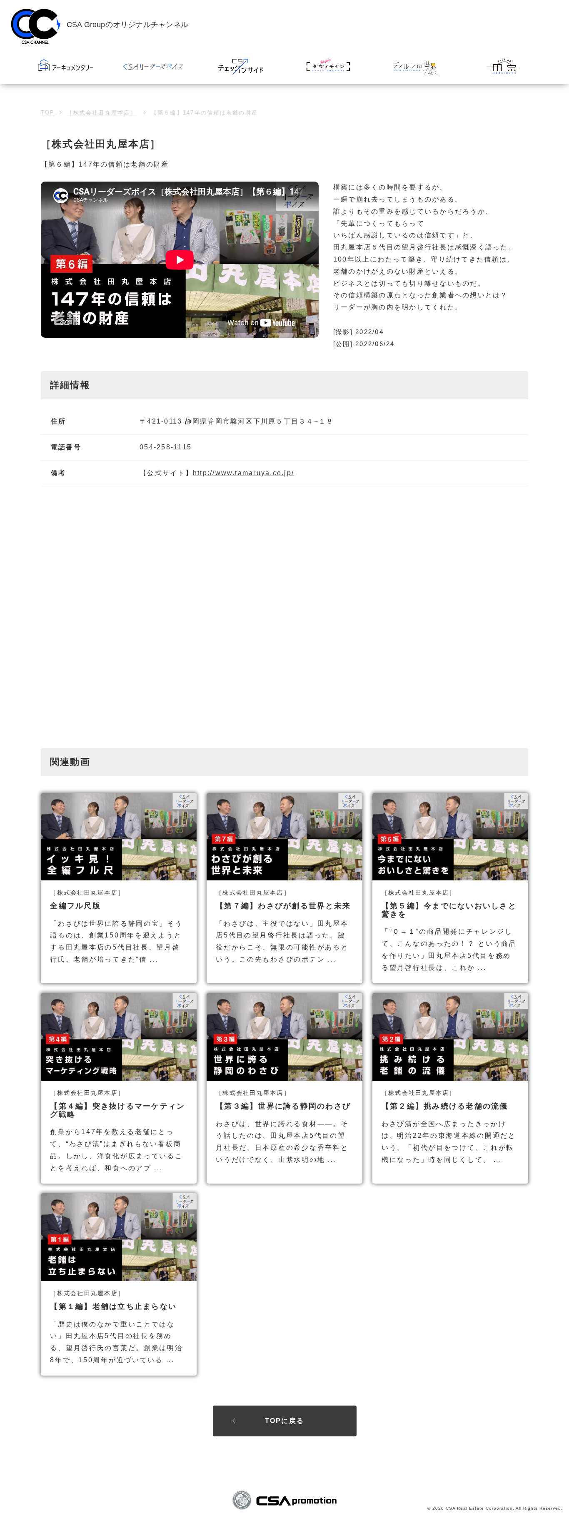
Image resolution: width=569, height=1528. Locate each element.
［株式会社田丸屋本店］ (102, 113)
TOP (48, 113)
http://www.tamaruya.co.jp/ (243, 472)
